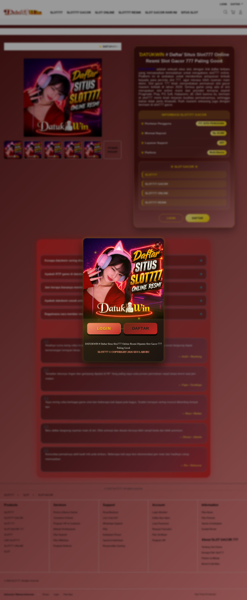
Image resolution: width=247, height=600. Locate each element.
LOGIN (104, 328)
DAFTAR (140, 328)
